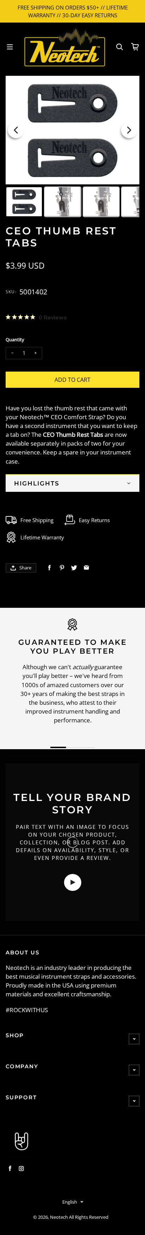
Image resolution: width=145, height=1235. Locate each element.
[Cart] (135, 47)
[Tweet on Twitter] (74, 567)
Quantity (15, 340)
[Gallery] (72, 147)
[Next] (129, 130)
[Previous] (16, 130)
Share (25, 567)
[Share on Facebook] (49, 567)
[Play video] (72, 882)
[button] (72, 483)
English (69, 1202)
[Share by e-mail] (86, 567)
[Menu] (10, 47)
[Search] (119, 47)
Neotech (59, 1217)
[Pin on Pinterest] (61, 567)
